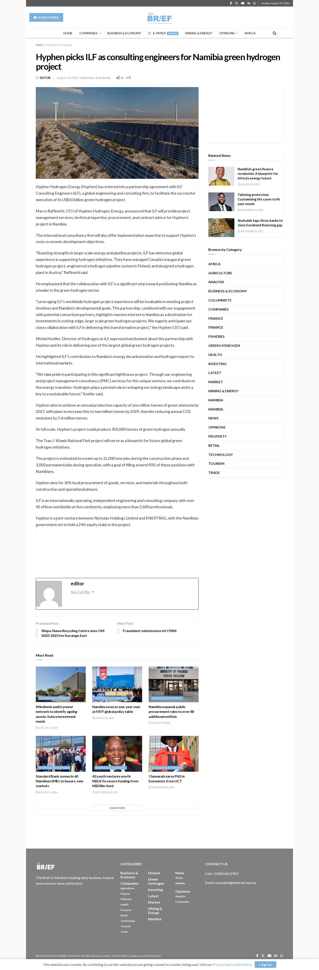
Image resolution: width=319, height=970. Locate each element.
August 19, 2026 (160, 722)
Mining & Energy (198, 33)
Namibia (215, 409)
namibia (215, 400)
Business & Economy (124, 33)
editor (45, 77)
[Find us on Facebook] (231, 3)
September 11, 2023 (251, 210)
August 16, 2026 (48, 792)
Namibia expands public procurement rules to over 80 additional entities (171, 711)
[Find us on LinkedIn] (249, 3)
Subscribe (48, 17)
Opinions (227, 33)
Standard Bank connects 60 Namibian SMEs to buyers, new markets (59, 781)
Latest (214, 373)
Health (215, 355)
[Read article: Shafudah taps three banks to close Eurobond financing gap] (221, 227)
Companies (88, 33)
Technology (220, 454)
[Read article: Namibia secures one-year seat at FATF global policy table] (117, 684)
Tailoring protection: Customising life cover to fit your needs (259, 199)
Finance (215, 318)
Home (67, 33)
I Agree (265, 964)
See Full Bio (80, 591)
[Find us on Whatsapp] (254, 3)
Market (215, 382)
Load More (117, 807)
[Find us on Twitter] (236, 3)
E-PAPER (165, 33)
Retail (214, 445)
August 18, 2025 (249, 184)
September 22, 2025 (251, 231)
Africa (250, 33)
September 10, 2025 (162, 787)
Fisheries (216, 336)
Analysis (216, 282)
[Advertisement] (245, 114)
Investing (217, 364)
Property (217, 436)
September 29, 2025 (106, 792)
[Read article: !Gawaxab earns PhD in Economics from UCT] (174, 753)
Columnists (219, 300)
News (213, 418)
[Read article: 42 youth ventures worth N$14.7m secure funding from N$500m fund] (117, 753)
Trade (214, 472)
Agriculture (220, 273)
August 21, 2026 (48, 727)
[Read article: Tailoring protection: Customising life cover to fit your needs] (221, 201)
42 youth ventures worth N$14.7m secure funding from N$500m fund (115, 781)
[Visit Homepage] (159, 17)
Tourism (216, 463)
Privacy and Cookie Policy (232, 964)
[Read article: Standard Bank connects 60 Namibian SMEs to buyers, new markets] (61, 753)
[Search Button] (274, 33)
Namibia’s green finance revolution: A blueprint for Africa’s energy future (258, 173)
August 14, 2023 (67, 77)
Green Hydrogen (224, 345)
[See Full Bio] (92, 592)
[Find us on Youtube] (243, 3)
